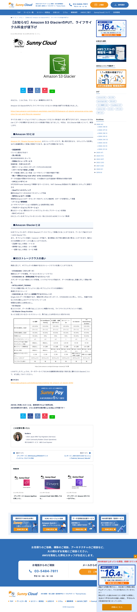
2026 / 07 (102, 130)
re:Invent (101, 97)
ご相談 (96, 572)
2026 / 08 (102, 127)
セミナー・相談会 (43, 12)
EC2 (111, 97)
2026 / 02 (102, 146)
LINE (52, 91)
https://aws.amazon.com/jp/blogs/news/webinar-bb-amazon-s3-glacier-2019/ (42, 383)
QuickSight (102, 101)
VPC (119, 109)
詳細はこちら (117, 607)
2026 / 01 (102, 149)
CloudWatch (116, 105)
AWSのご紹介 (86, 12)
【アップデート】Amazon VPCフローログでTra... (78, 497)
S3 (110, 109)
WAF (100, 113)
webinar (101, 109)
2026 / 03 (102, 143)
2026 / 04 (103, 139)
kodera (28, 433)
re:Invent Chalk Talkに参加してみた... (51, 497)
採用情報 (116, 12)
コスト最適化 (102, 105)
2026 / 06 (102, 133)
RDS (112, 101)
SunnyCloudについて (102, 12)
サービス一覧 (28, 12)
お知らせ (56, 12)
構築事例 (74, 12)
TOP (19, 12)
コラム (65, 12)
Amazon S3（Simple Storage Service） (26, 141)
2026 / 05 (102, 136)
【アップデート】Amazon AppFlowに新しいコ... (25, 497)
